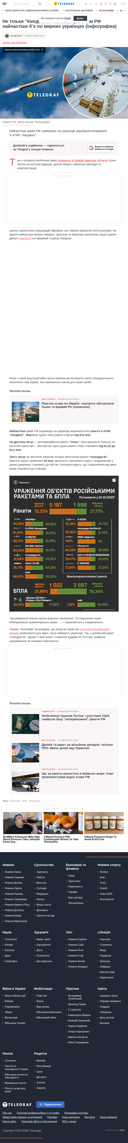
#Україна (15, 801)
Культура (105, 961)
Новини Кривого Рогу (17, 904)
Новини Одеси (13, 888)
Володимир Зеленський (75, 997)
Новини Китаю (76, 961)
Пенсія (7, 1053)
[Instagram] (110, 3)
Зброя (8, 1012)
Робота (41, 877)
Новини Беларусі (78, 966)
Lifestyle (104, 932)
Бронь (40, 1001)
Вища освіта (44, 904)
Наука (6, 932)
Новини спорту (109, 865)
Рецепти (40, 1053)
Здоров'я (41, 932)
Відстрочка (43, 1006)
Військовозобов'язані (49, 1012)
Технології (11, 939)
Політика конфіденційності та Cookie (38, 1113)
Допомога (42, 910)
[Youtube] (101, 3)
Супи (39, 1071)
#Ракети (34, 801)
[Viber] (91, 4)
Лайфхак (105, 966)
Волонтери (11, 1017)
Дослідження (44, 961)
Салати (41, 1082)
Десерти (41, 1077)
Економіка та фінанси (76, 866)
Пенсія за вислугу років (15, 1090)
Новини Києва (13, 872)
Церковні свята (109, 995)
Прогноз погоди (46, 915)
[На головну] (64, 3)
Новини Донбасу (14, 910)
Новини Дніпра (13, 882)
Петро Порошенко (78, 1031)
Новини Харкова (14, 877)
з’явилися (25, 238)
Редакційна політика (76, 1113)
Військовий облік (46, 1017)
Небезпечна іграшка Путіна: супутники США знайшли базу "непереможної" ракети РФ (75, 717)
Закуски (41, 1088)
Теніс (103, 882)
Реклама (52, 1117)
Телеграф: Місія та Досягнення (39, 1121)
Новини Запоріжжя (16, 899)
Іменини (104, 1023)
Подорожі (105, 955)
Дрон (8, 955)
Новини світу (48, 711)
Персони (72, 988)
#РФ (24, 801)
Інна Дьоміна (16, 36)
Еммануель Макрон (79, 1015)
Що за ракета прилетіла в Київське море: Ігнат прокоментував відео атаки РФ (78, 775)
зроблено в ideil (115, 1130)
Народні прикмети (110, 1001)
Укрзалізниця (75, 903)
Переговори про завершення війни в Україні (32, 10)
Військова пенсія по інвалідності (16, 1076)
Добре (80, 18)
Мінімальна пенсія (15, 1083)
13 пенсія (10, 1060)
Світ (69, 932)
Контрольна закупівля (79, 10)
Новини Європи (77, 939)
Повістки (42, 995)
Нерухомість (75, 886)
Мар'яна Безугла (78, 1037)
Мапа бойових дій (15, 995)
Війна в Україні (13, 988)
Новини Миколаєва (16, 921)
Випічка (41, 1060)
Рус (123, 3)
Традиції (105, 1006)
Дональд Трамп (77, 1004)
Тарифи (72, 892)
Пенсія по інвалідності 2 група (16, 1067)
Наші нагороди (71, 1117)
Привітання (106, 977)
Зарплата (42, 872)
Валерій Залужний (79, 1020)
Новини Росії (75, 950)
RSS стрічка (69, 1121)
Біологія (9, 950)
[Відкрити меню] (4, 3)
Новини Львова (14, 894)
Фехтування (107, 899)
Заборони (105, 1012)
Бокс (102, 877)
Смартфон (11, 961)
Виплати (41, 882)
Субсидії (41, 888)
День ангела (107, 1017)
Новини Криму (13, 915)
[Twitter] (105, 4)
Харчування (44, 944)
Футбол (104, 872)
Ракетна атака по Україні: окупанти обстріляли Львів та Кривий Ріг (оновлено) (78, 405)
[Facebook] (86, 3)
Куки (67, 18)
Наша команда (108, 1117)
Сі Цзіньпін (74, 1009)
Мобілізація (43, 988)
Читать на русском (14, 43)
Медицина (42, 894)
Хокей (103, 888)
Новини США (76, 944)
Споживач (106, 944)
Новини (8, 865)
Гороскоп (105, 939)
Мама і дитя (43, 939)
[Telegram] (96, 3)
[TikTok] (114, 3)
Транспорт (74, 881)
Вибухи (9, 1001)
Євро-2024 (106, 894)
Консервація (44, 1066)
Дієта (40, 950)
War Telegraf (48, 399)
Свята (102, 988)
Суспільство (44, 865)
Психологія (43, 955)
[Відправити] (40, 3)
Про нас (7, 1113)
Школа (40, 899)
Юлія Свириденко (78, 1042)
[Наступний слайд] (125, 11)
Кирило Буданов (77, 1026)
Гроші (71, 875)
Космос (9, 944)
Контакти (90, 1117)
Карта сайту (9, 1121)
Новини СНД (75, 955)
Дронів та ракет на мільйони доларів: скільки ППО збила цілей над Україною (77, 746)
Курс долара (75, 897)
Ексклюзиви (106, 10)
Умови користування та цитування (22, 1117)
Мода (103, 950)
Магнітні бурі (107, 972)
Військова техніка (15, 1023)
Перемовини (12, 1006)
